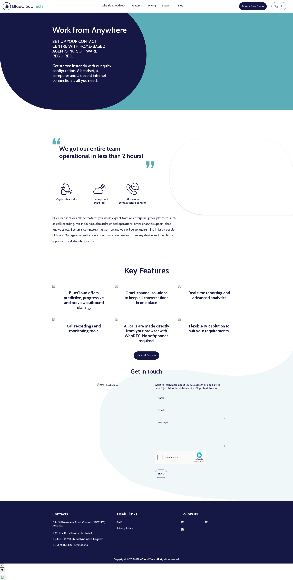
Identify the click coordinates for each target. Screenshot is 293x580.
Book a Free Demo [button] (253, 6)
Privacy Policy (125, 528)
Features (137, 5)
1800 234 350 (63, 533)
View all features (147, 355)
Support (166, 5)
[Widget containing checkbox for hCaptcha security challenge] (180, 457)
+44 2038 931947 (65, 539)
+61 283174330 (63, 545)
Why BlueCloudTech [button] (113, 5)
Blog (180, 5)
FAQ (119, 522)
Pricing (152, 5)
